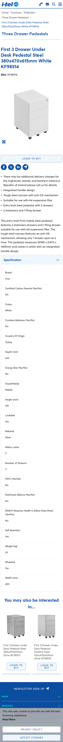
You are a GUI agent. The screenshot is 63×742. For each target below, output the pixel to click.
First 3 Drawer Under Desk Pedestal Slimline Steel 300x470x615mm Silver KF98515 (46, 652)
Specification (12, 260)
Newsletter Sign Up (29, 688)
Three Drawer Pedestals (15, 17)
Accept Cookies (31, 737)
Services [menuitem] (7, 705)
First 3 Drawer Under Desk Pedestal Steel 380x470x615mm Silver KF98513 (15, 650)
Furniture (16, 12)
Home (5, 12)
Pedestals (29, 12)
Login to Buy (31, 158)
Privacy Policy (31, 729)
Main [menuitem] (5, 696)
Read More (9, 719)
